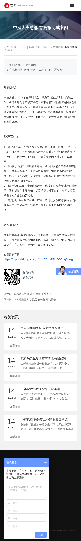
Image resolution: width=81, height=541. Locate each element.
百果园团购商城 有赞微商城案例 (32, 293)
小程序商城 (70, 47)
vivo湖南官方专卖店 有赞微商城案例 (35, 299)
